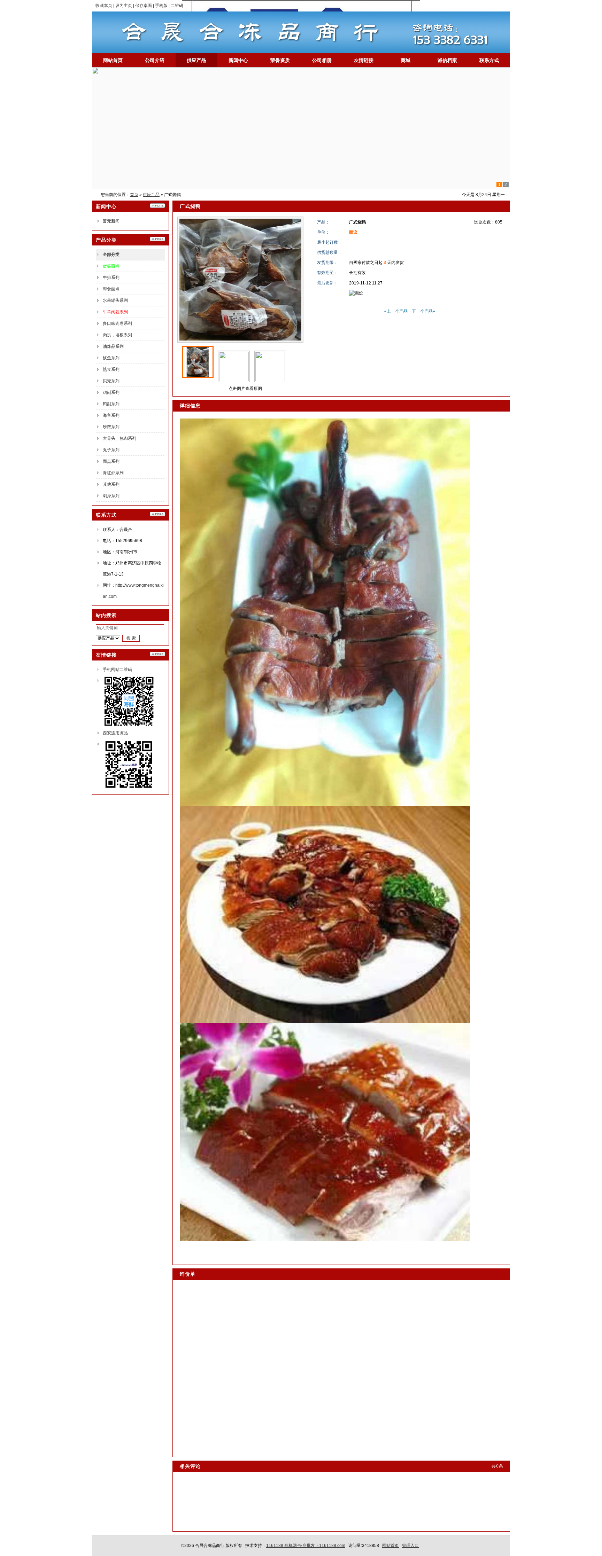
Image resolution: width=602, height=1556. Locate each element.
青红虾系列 (113, 472)
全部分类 (111, 254)
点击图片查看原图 (244, 388)
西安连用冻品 (115, 732)
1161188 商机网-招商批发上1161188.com (305, 1545)
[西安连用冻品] (129, 789)
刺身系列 (111, 495)
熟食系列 (111, 369)
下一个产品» (423, 311)
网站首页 (390, 1545)
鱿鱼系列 (111, 357)
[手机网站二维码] (129, 726)
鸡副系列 (111, 392)
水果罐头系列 (115, 300)
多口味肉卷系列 (117, 323)
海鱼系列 (111, 415)
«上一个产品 (396, 311)
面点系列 (111, 461)
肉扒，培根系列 (117, 335)
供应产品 (151, 194)
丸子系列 (111, 449)
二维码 (177, 5)
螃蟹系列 (111, 426)
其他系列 (111, 484)
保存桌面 (143, 5)
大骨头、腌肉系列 (119, 438)
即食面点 (111, 289)
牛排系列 (111, 277)
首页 (134, 194)
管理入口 (410, 1545)
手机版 (161, 5)
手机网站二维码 (117, 669)
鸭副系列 (111, 403)
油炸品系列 (113, 346)
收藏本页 (103, 5)
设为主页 (123, 5)
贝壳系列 (111, 380)
